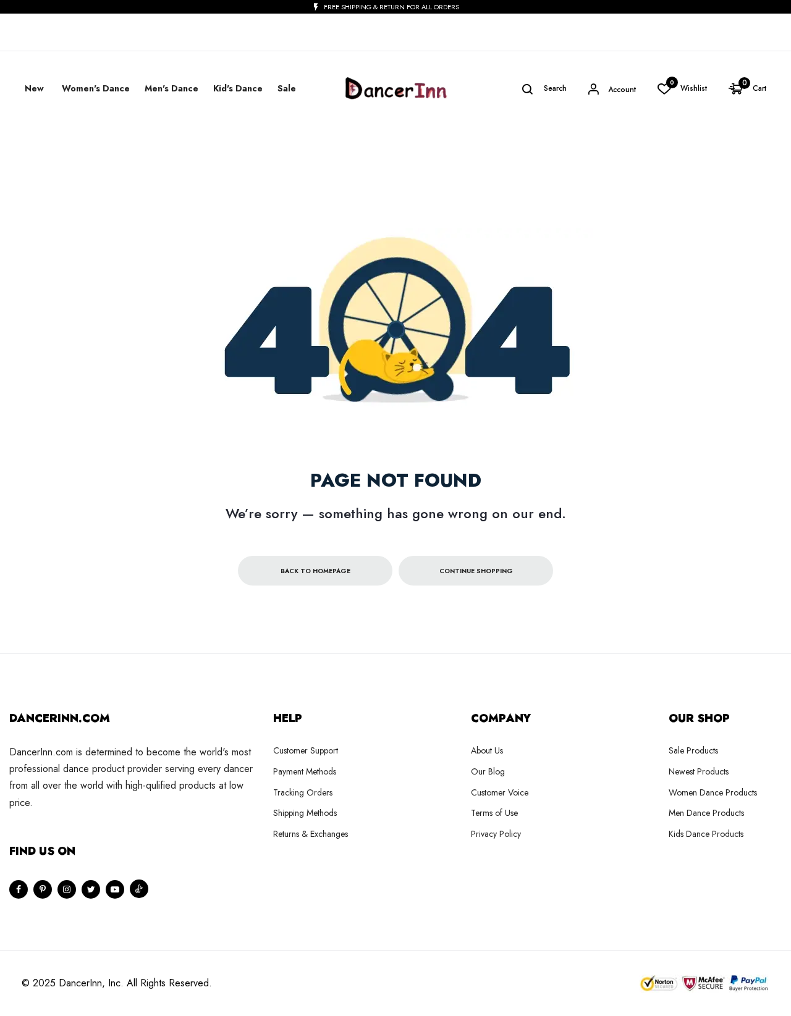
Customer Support (305, 750)
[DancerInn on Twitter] (91, 889)
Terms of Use (494, 813)
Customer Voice (499, 792)
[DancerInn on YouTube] (115, 889)
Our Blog (488, 771)
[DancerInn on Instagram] (66, 889)
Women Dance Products (713, 792)
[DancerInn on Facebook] (18, 889)
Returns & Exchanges (310, 834)
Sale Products (693, 750)
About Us (487, 750)
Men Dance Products (706, 813)
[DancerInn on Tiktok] (139, 889)
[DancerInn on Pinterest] (42, 889)
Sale (286, 88)
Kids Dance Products (706, 834)
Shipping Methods (305, 813)
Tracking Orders (302, 792)
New (34, 88)
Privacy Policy (496, 834)
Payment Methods (304, 771)
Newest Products (699, 771)
